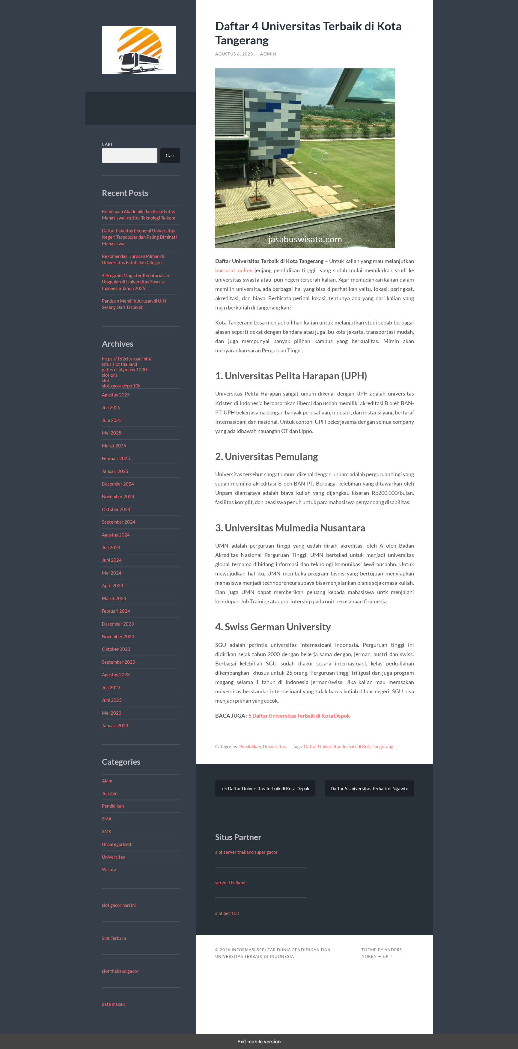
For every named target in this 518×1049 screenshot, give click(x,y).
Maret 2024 (114, 598)
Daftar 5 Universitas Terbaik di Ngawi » (369, 788)
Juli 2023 (111, 687)
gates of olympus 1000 (124, 369)
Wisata (109, 869)
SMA (107, 818)
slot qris (110, 375)
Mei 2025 (111, 432)
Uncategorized (116, 844)
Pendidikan (113, 805)
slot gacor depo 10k (121, 385)
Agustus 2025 (116, 394)
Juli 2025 (111, 407)
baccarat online (233, 270)
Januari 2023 (115, 725)
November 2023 (118, 636)
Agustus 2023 (116, 674)
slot (105, 380)
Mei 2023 (111, 713)
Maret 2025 (114, 445)
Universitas (113, 856)
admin (268, 54)
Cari (107, 144)
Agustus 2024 (116, 534)
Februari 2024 (116, 611)
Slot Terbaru (114, 938)
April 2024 (112, 585)
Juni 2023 (112, 700)
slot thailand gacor (120, 971)
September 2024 (118, 521)
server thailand (230, 882)
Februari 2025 (116, 458)
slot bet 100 (227, 913)
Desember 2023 (118, 623)
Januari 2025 (115, 471)
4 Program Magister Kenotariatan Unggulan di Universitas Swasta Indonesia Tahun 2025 (135, 282)
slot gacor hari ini (119, 905)
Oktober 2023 (116, 649)
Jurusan (110, 793)
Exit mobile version (259, 1042)
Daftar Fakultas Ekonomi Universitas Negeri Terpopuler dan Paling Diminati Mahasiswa (139, 237)
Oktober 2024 (116, 509)
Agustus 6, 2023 (234, 54)
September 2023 (118, 662)
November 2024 (118, 496)
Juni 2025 (112, 420)
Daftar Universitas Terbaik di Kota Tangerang (348, 746)
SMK (107, 831)
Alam (107, 780)
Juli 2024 (111, 547)
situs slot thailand (119, 364)
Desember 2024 (118, 483)
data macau (113, 1004)
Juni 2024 (112, 560)
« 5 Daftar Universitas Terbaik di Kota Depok (265, 788)
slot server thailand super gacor (246, 852)
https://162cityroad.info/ (127, 358)
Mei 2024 (111, 572)
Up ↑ (388, 956)
